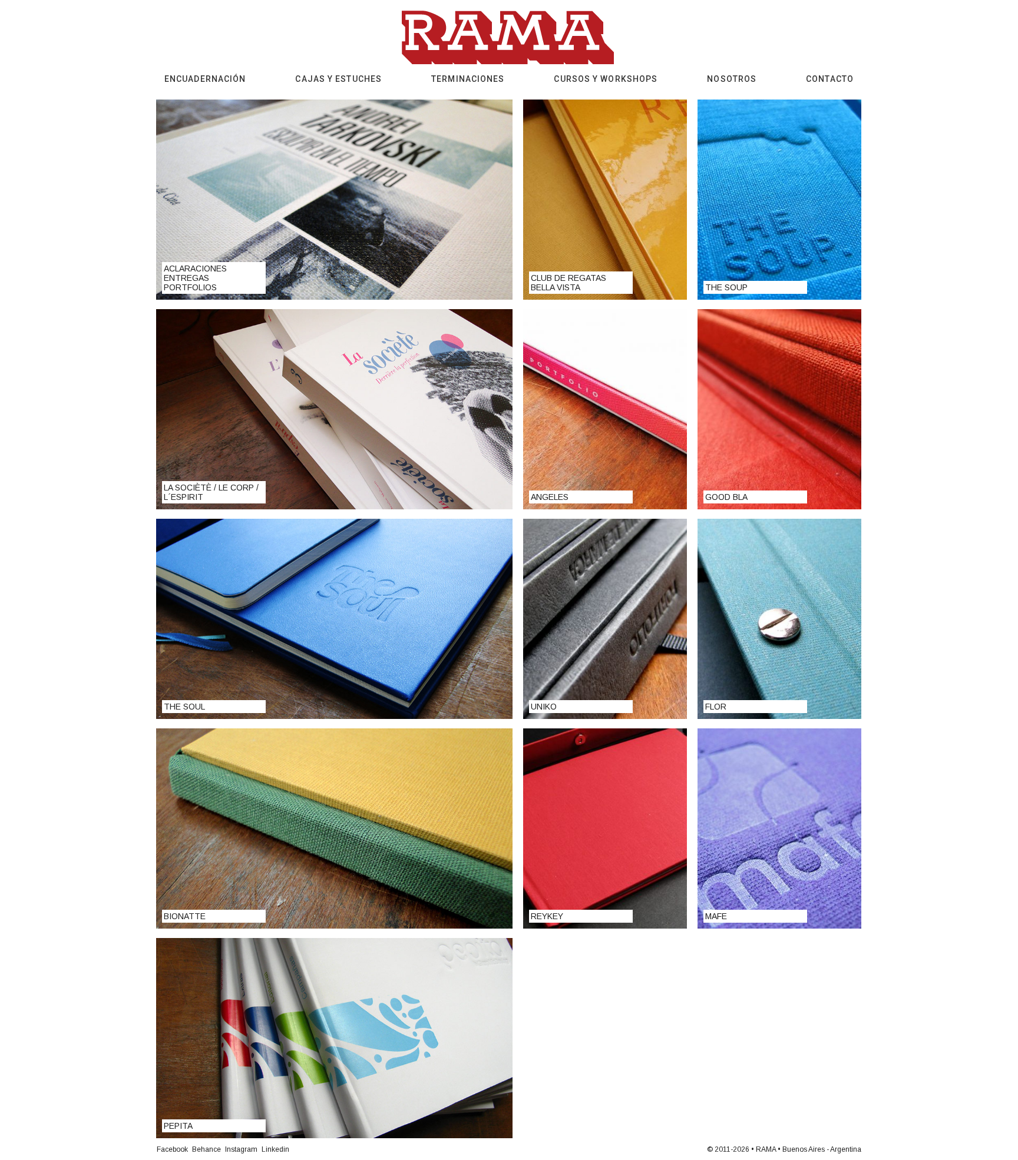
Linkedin (275, 1149)
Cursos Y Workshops (605, 79)
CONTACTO (830, 79)
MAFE (716, 916)
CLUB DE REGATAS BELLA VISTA (568, 282)
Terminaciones (467, 79)
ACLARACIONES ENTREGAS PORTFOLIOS (195, 278)
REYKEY (547, 916)
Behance (206, 1149)
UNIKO (544, 706)
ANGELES (550, 497)
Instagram (241, 1149)
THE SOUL (184, 706)
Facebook (172, 1149)
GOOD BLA (726, 497)
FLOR (715, 706)
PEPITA (178, 1126)
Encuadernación (205, 79)
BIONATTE (185, 916)
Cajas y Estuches (338, 79)
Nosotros (731, 79)
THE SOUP (726, 287)
